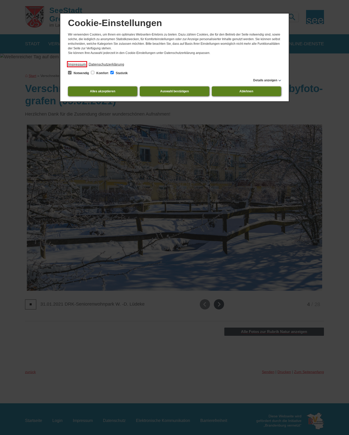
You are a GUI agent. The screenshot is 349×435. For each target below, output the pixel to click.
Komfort (102, 73)
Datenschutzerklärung (106, 64)
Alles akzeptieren (102, 91)
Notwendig (81, 73)
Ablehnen (246, 91)
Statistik (121, 73)
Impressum (77, 64)
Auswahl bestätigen (174, 91)
